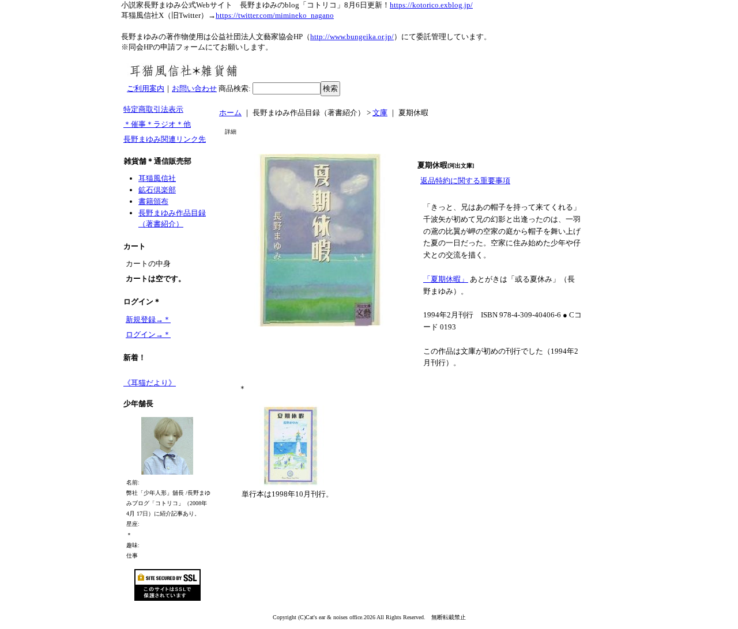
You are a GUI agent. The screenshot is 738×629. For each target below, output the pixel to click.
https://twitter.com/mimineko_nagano (275, 15)
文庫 (379, 112)
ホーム (230, 112)
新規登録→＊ (148, 319)
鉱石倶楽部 (157, 189)
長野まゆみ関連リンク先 (164, 139)
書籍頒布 (153, 201)
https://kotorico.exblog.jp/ (431, 5)
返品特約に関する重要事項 (465, 180)
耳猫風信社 (157, 178)
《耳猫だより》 (149, 382)
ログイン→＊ (148, 334)
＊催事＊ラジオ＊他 (157, 124)
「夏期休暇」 (445, 279)
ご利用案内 (145, 88)
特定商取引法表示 (153, 109)
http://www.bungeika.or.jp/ (352, 36)
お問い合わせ (194, 88)
